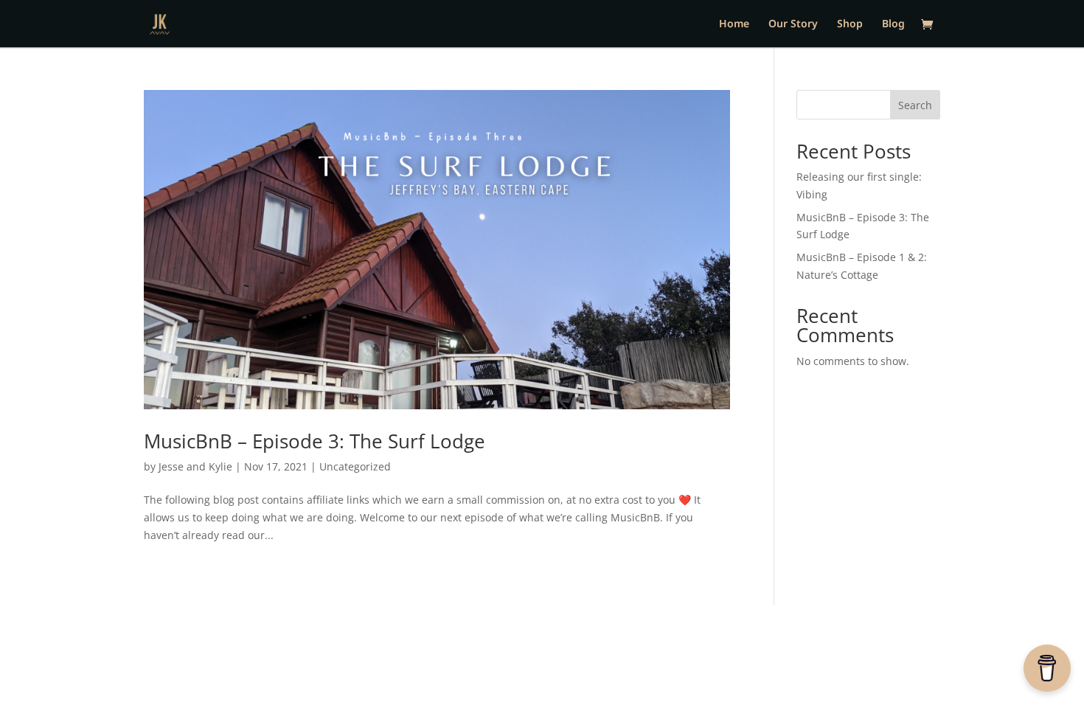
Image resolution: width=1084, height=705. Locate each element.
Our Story (793, 24)
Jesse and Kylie (195, 466)
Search (915, 105)
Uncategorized (355, 466)
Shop (850, 24)
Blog (893, 24)
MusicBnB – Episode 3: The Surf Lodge (314, 441)
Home (734, 24)
